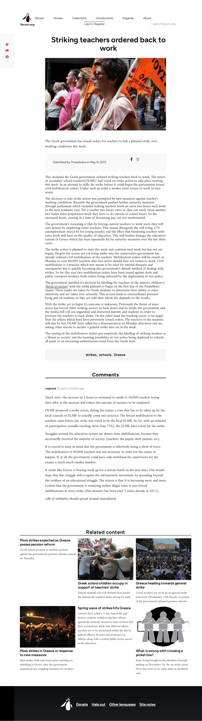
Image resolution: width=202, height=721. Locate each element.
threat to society (57, 286)
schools (105, 355)
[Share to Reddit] (137, 159)
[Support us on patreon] (7, 51)
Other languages (122, 704)
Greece (120, 355)
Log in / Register (94, 24)
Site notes (147, 704)
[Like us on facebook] (7, 57)
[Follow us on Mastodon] (7, 44)
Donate (82, 704)
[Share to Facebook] (131, 159)
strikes (91, 355)
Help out (98, 704)
